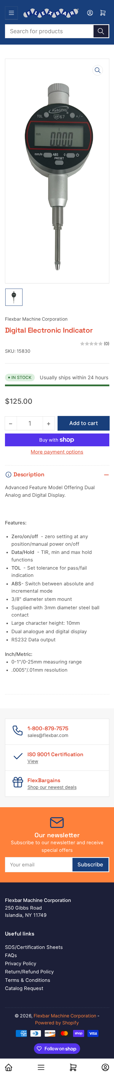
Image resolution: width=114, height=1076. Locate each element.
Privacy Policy (20, 963)
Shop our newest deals (52, 787)
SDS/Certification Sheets (34, 947)
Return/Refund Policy (29, 972)
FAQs (11, 955)
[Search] (101, 31)
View (32, 761)
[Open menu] (11, 12)
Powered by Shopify (57, 1023)
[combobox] (57, 31)
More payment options (57, 452)
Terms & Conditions (27, 980)
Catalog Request (24, 988)
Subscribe (90, 864)
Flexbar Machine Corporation (36, 319)
